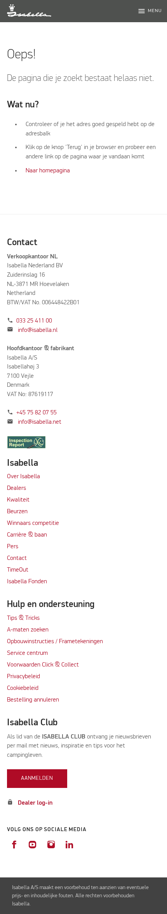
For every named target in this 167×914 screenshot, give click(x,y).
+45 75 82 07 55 (36, 413)
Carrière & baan (27, 535)
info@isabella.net (39, 422)
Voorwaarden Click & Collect (43, 665)
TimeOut (17, 570)
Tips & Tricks (23, 618)
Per (11, 547)
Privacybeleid (23, 677)
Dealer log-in (35, 803)
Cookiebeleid (22, 688)
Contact (17, 558)
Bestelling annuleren (33, 700)
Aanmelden (37, 778)
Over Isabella (23, 477)
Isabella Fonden (27, 582)
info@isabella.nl (37, 330)
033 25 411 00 (34, 321)
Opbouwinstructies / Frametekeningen (55, 642)
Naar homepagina (48, 171)
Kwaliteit (19, 500)
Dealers (16, 488)
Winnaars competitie (33, 523)
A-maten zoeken (28, 630)
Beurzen (17, 512)
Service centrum (27, 653)
